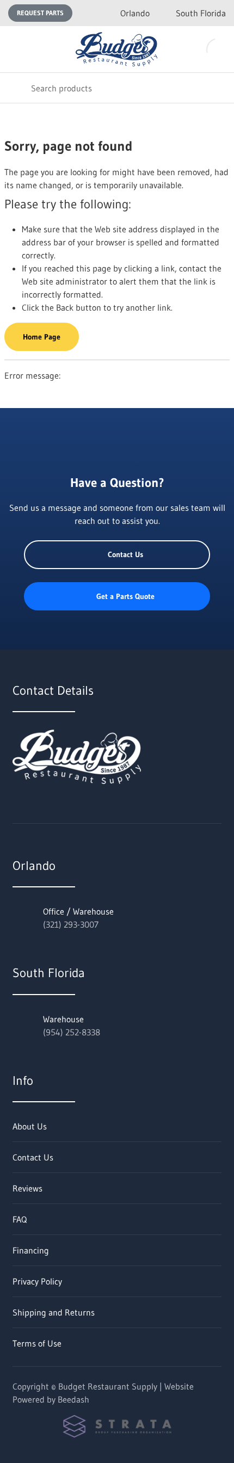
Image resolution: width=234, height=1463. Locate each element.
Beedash (73, 1399)
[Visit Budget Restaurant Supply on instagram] (63, 808)
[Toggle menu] (15, 49)
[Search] (15, 88)
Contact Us (125, 554)
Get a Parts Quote (125, 596)
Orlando (135, 13)
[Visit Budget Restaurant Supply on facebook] (40, 808)
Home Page (41, 337)
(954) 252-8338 (71, 1032)
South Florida (201, 13)
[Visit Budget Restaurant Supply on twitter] (17, 808)
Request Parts (40, 13)
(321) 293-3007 (70, 924)
